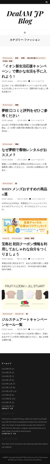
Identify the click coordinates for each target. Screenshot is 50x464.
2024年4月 (6, 369)
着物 (17, 105)
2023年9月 (6, 395)
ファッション (7, 58)
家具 (17, 58)
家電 (23, 58)
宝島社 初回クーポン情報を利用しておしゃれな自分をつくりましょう (24, 249)
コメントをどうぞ (37, 81)
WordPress (37, 460)
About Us (8, 413)
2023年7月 (6, 402)
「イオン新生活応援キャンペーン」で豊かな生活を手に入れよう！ (24, 71)
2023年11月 (7, 387)
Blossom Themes (16, 460)
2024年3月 (6, 372)
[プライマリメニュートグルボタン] (25, 33)
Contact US (10, 438)
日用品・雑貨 (7, 61)
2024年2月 (6, 376)
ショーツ (6, 238)
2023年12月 (7, 384)
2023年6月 (6, 406)
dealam (10, 81)
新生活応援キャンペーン (36, 58)
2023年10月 (7, 391)
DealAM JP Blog (25, 17)
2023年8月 (6, 399)
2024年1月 (6, 380)
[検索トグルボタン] (47, 2)
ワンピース (19, 314)
